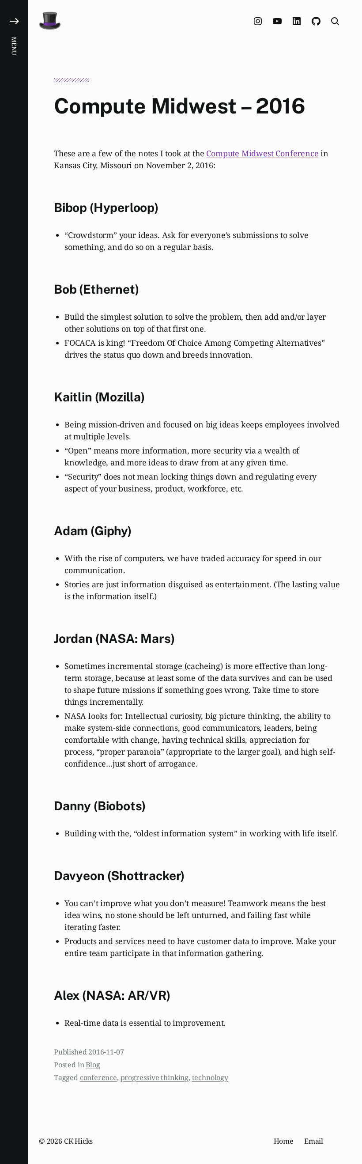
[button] (14, 582)
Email (313, 1141)
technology (210, 1077)
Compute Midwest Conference (262, 153)
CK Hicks (78, 1141)
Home (284, 1141)
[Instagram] (258, 21)
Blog (93, 1065)
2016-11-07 (106, 1052)
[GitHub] (316, 21)
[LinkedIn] (296, 21)
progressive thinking (155, 1077)
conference (98, 1077)
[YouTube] (277, 21)
